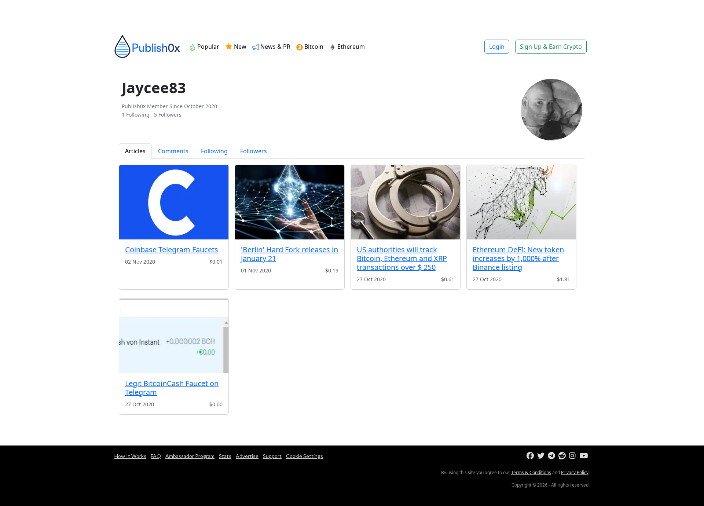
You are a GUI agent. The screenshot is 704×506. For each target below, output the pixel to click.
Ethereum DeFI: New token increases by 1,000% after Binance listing (518, 258)
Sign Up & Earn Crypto (551, 47)
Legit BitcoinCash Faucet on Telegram (172, 387)
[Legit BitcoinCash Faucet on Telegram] (173, 336)
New (239, 47)
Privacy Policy (574, 472)
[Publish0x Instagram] (573, 456)
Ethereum (350, 47)
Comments (173, 151)
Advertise (247, 456)
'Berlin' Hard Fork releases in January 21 (289, 254)
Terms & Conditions (531, 472)
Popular (207, 47)
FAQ (156, 456)
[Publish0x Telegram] (552, 456)
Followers (253, 151)
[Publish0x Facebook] (531, 456)
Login (497, 47)
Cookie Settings (304, 456)
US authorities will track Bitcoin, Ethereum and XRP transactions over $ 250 (402, 258)
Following (214, 151)
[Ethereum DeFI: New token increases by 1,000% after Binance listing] (521, 202)
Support (272, 456)
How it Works (130, 456)
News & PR (274, 47)
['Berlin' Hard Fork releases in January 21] (289, 202)
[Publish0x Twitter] (541, 456)
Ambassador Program (189, 456)
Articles (135, 151)
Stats (225, 456)
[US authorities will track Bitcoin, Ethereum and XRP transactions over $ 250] (405, 202)
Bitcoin (313, 47)
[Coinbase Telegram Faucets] (173, 202)
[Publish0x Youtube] (584, 456)
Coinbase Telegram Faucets (171, 249)
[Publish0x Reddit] (563, 456)
